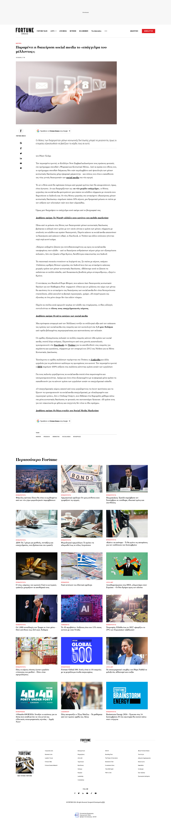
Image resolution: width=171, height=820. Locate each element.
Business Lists (48, 754)
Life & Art (80, 758)
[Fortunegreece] (25, 34)
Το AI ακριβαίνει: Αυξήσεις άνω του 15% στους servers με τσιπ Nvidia (81, 628)
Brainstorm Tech (109, 761)
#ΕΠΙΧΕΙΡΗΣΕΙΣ (77, 436)
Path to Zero (108, 772)
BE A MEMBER (83, 31)
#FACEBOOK (47, 436)
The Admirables (96, 31)
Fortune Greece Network (51, 765)
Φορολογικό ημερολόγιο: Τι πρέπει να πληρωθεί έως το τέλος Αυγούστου (77, 543)
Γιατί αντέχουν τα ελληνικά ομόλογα (76, 585)
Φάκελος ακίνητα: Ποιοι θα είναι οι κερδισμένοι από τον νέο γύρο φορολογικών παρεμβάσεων (36, 499)
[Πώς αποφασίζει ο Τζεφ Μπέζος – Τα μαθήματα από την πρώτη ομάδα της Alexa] (82, 695)
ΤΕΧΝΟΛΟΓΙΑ (65, 624)
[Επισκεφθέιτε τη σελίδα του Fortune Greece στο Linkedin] (83, 793)
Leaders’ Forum (49, 758)
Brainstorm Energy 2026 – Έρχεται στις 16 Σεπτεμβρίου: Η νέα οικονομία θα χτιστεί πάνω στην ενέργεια (126, 717)
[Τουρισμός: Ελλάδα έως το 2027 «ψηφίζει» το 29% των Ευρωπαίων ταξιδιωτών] (127, 608)
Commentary (81, 780)
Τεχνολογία (81, 761)
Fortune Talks (48, 761)
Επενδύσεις (81, 765)
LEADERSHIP (65, 711)
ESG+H (107, 750)
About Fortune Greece (143, 750)
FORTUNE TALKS (42, 31)
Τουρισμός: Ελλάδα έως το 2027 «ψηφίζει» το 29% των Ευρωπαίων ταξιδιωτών (125, 628)
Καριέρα (80, 772)
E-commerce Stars (109, 765)
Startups (80, 769)
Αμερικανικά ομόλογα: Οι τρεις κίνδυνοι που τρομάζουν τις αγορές (80, 499)
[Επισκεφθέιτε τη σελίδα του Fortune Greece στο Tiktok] (91, 793)
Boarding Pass (109, 754)
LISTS (52, 31)
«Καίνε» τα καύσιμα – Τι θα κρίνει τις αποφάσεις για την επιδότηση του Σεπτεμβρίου (127, 543)
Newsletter (141, 765)
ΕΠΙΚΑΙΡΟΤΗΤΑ (21, 495)
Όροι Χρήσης (141, 772)
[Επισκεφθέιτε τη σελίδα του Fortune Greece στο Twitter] (78, 793)
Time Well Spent (109, 769)
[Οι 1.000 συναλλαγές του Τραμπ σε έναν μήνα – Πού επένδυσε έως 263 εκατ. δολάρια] (36, 608)
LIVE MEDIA (63, 31)
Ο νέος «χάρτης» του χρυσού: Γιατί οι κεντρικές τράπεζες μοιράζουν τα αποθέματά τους (36, 586)
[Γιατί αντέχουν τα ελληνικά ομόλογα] (82, 566)
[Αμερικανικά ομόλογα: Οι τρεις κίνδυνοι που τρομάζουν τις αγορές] (82, 479)
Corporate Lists (49, 750)
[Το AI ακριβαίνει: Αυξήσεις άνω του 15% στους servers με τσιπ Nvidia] (82, 608)
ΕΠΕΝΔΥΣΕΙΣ (65, 582)
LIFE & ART (109, 582)
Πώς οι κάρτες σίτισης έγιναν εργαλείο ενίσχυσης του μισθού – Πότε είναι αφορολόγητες (32, 672)
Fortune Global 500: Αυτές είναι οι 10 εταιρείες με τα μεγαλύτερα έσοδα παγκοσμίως (81, 670)
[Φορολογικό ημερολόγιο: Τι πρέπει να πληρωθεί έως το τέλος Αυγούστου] (82, 524)
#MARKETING (56, 436)
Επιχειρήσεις (81, 754)
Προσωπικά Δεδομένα (144, 776)
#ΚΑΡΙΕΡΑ (38, 436)
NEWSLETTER (148, 31)
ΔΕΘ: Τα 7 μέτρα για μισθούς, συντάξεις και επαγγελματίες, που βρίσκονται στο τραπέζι (34, 543)
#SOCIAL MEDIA (66, 436)
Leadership (80, 776)
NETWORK (73, 31)
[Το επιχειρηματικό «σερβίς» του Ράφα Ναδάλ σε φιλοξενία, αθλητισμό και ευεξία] (127, 651)
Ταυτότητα (141, 754)
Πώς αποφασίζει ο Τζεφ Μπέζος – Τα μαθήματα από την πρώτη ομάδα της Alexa (81, 715)
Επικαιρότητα (81, 750)
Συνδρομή (140, 769)
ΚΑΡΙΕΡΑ (18, 43)
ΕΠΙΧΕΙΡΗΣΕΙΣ (65, 667)
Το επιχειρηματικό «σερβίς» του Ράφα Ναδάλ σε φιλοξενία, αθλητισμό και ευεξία (126, 670)
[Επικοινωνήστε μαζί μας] (95, 793)
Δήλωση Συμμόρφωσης (144, 758)
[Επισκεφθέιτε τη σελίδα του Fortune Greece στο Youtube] (87, 793)
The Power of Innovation (111, 758)
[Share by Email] (21, 163)
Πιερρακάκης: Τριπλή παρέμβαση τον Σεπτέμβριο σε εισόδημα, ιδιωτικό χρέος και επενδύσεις (125, 500)
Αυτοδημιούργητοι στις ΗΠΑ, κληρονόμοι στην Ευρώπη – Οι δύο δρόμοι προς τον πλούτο (126, 586)
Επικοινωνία (141, 761)
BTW (103, 802)
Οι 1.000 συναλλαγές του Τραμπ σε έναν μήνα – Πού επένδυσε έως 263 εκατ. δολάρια (36, 628)
